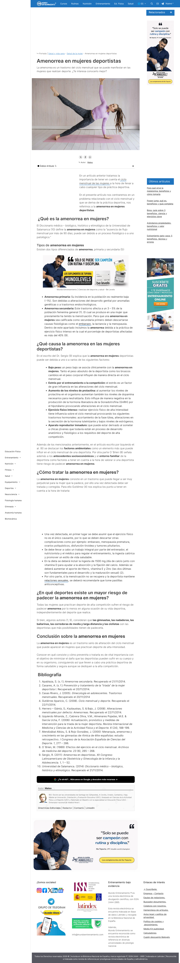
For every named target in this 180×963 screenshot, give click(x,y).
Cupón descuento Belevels (157, 937)
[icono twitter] (50, 892)
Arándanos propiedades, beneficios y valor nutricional (159, 226)
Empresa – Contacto (153, 893)
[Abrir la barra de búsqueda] (151, 3)
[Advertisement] (86, 32)
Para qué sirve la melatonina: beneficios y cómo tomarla (159, 191)
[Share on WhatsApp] (90, 157)
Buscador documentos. (155, 902)
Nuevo (169, 3)
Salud (130, 3)
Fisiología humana (13, 500)
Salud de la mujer (75, 53)
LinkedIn (90, 808)
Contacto (79, 808)
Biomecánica (11, 519)
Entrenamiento (103, 3)
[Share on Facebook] (85, 157)
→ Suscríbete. (150, 889)
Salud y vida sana (56, 53)
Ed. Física (119, 3)
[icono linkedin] (55, 892)
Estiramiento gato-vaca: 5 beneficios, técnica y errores (159, 239)
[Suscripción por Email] (157, 4)
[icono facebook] (44, 892)
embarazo (85, 323)
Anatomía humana (13, 512)
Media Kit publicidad (154, 929)
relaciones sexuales (56, 580)
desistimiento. (151, 924)
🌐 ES (140, 3)
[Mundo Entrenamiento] (46, 3)
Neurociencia (11, 494)
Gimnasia (9, 506)
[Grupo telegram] (162, 4)
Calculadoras (150, 933)
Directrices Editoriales (49, 808)
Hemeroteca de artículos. (156, 910)
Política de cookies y (154, 921)
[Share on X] (81, 157)
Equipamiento (11, 482)
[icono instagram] (39, 892)
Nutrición (87, 3)
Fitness (8, 470)
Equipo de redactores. (154, 897)
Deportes (9, 488)
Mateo (90, 162)
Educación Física (12, 451)
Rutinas (75, 3)
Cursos (63, 3)
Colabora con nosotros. (155, 906)
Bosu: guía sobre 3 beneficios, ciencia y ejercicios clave (157, 213)
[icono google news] (61, 892)
